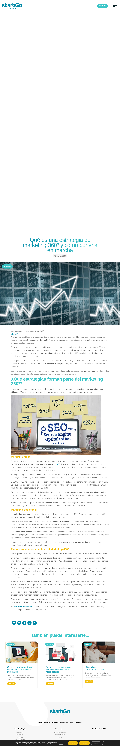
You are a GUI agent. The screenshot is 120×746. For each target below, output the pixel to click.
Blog (71, 723)
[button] (115, 6)
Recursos (55, 723)
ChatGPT (15, 334)
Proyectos (64, 723)
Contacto (78, 723)
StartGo (47, 723)
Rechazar (84, 743)
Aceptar (72, 743)
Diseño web (59, 729)
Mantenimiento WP (99, 729)
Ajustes (96, 743)
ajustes (61, 744)
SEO (58, 464)
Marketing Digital (20, 729)
